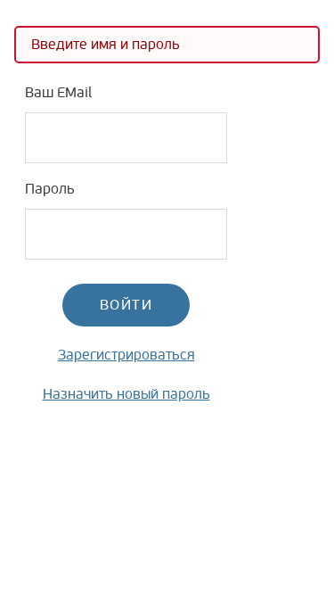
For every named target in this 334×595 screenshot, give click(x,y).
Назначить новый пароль (126, 394)
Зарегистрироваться (126, 355)
